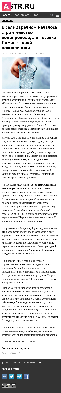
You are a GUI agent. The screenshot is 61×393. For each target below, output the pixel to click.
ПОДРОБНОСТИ (23, 15)
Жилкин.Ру (16, 353)
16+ (39, 362)
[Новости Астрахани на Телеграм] (20, 378)
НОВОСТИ (7, 15)
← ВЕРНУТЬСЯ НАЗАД (13, 341)
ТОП (36, 15)
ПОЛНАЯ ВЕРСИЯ (10, 369)
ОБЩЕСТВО (7, 20)
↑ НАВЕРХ (33, 341)
